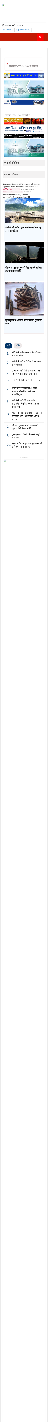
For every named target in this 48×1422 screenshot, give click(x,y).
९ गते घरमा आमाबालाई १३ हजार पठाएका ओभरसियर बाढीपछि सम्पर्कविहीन (24, 391)
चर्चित (17, 345)
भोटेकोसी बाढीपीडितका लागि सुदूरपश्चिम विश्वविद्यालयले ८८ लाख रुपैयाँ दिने (25, 404)
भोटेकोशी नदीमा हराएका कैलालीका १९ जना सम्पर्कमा (27, 354)
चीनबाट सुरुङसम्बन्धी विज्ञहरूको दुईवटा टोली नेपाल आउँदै (25, 427)
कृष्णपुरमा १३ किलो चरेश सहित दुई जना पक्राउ (26, 436)
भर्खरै (8, 345)
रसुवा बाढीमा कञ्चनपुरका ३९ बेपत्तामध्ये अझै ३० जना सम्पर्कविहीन (27, 445)
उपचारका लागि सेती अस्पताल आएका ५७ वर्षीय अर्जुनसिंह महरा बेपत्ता (26, 372)
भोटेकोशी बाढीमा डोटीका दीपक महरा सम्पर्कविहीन (26, 363)
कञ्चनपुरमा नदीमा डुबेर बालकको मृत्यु (26, 380)
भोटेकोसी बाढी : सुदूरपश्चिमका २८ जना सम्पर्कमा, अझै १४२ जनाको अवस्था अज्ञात (27, 416)
